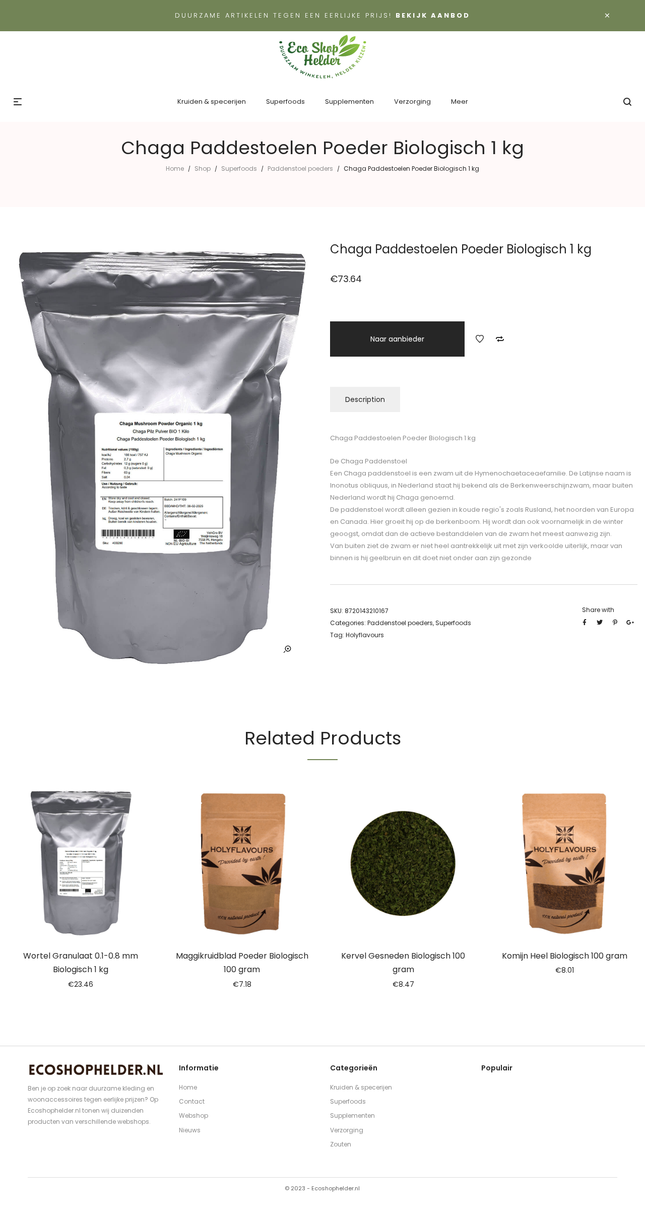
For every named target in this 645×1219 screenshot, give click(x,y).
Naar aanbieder (397, 339)
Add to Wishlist (480, 339)
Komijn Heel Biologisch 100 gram (564, 956)
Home (175, 168)
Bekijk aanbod (433, 15)
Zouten (340, 1144)
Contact (192, 1101)
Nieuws (190, 1130)
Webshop (193, 1115)
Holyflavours (365, 635)
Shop (203, 168)
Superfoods (239, 168)
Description (365, 399)
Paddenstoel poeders (300, 168)
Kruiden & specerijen (361, 1087)
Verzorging (346, 1130)
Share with (598, 609)
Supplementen (352, 1115)
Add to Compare (500, 339)
